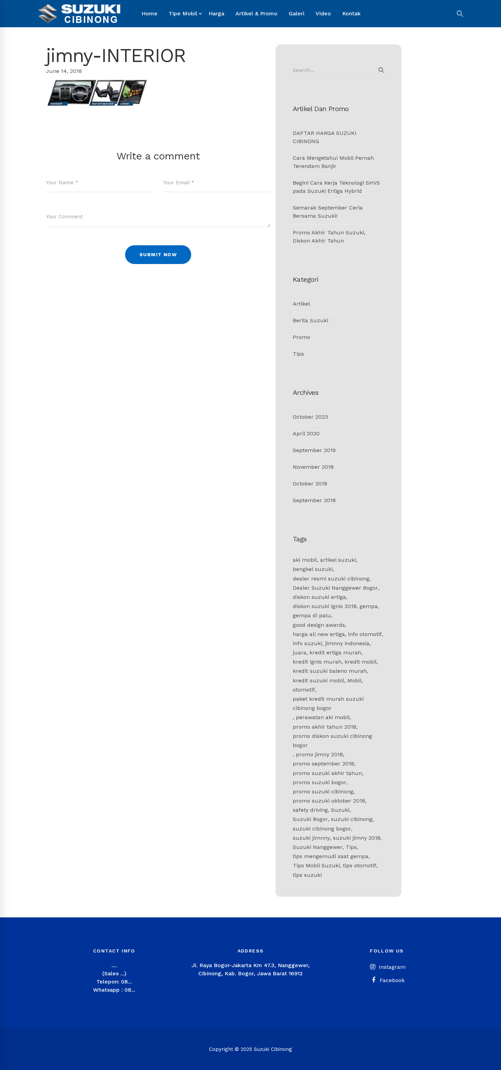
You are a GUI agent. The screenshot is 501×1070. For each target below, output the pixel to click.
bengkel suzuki (313, 569)
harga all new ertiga (319, 634)
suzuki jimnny (311, 838)
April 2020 (306, 433)
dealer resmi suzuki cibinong (331, 578)
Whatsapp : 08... (114, 990)
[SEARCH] (381, 70)
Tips (298, 354)
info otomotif (365, 634)
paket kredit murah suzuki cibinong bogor (328, 703)
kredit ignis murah (317, 661)
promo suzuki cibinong (323, 791)
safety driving (310, 810)
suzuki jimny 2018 (356, 838)
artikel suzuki (338, 560)
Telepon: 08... (114, 981)
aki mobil (305, 560)
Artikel (301, 303)
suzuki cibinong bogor (322, 828)
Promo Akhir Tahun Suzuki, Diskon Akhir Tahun (329, 236)
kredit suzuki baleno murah (330, 671)
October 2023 (310, 417)
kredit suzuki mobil (318, 680)
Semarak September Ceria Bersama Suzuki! (328, 211)
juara (299, 652)
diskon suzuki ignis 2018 (324, 606)
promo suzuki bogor (319, 782)
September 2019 (314, 450)
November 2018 (313, 467)
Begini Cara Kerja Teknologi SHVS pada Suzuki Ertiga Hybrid (336, 187)
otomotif (304, 689)
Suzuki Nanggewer (318, 847)
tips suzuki (307, 875)
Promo (301, 337)
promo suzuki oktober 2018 (329, 800)
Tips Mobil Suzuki (316, 865)
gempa (369, 606)
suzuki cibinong (352, 819)
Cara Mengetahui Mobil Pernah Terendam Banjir (333, 162)
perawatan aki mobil (323, 717)
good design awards (319, 625)
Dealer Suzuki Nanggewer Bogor (335, 588)
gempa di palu (312, 615)
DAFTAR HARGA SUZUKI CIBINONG (324, 137)
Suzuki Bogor (310, 819)
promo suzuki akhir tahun (327, 773)
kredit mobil (361, 661)
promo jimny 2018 (319, 754)
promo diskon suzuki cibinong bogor (332, 740)
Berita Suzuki (310, 320)
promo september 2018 (323, 763)
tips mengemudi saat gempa (330, 856)
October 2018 (310, 483)
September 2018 (314, 500)
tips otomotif (359, 865)
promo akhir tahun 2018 (324, 727)
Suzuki (340, 810)
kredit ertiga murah (335, 652)
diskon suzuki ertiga (319, 597)
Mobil (354, 680)
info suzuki (307, 643)
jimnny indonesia (347, 643)
